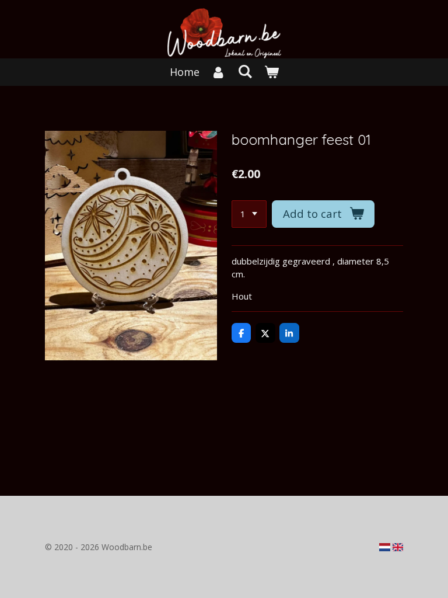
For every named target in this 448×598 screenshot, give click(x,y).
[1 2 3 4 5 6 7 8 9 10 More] (249, 214)
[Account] (218, 72)
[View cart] (271, 72)
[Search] (245, 71)
